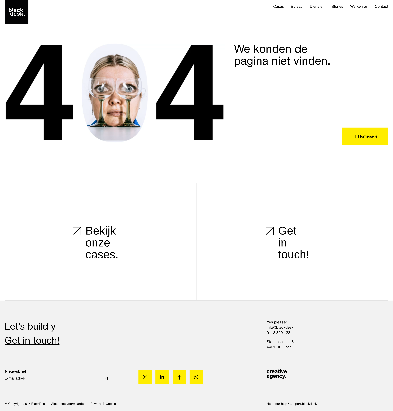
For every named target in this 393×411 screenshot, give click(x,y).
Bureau (297, 6)
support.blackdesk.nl (305, 404)
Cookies (111, 404)
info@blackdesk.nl (282, 327)
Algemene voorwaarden (68, 404)
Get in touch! (32, 340)
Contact (381, 6)
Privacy (95, 404)
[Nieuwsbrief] (105, 378)
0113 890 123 (278, 332)
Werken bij (359, 6)
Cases (278, 6)
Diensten (317, 6)
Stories (337, 6)
